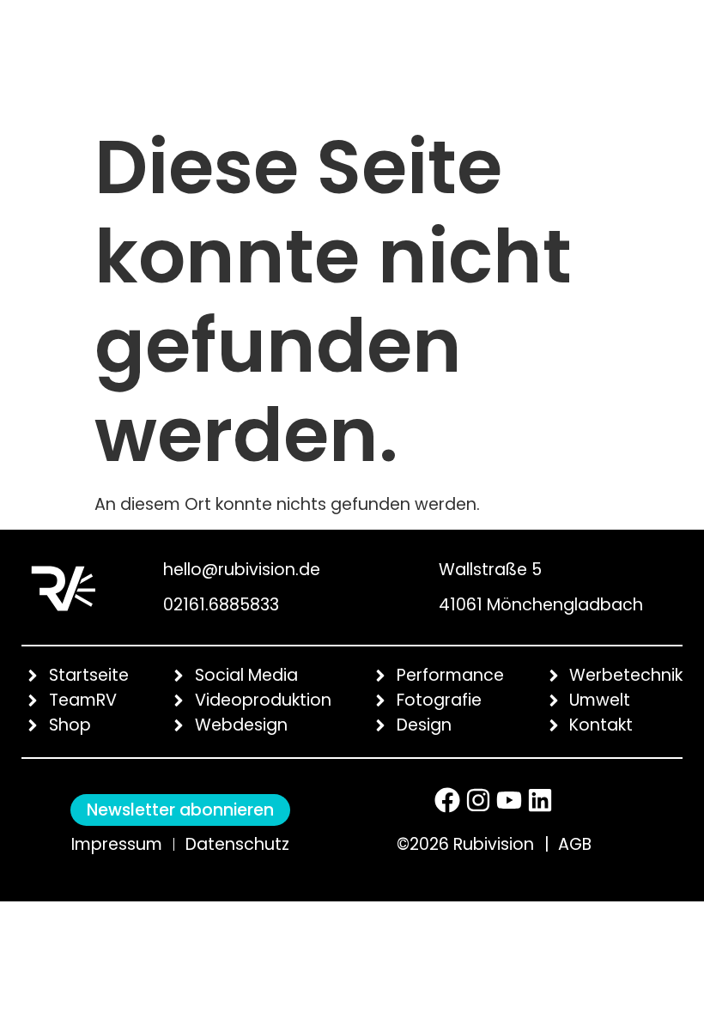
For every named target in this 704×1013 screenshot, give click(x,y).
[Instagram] (478, 800)
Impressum (116, 844)
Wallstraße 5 (490, 569)
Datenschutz (237, 844)
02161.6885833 (221, 604)
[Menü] (631, 58)
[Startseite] (66, 56)
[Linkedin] (540, 800)
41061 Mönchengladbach (541, 604)
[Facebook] (447, 800)
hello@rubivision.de (241, 569)
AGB (575, 844)
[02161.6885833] (142, 605)
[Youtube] (509, 800)
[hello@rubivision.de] (142, 565)
